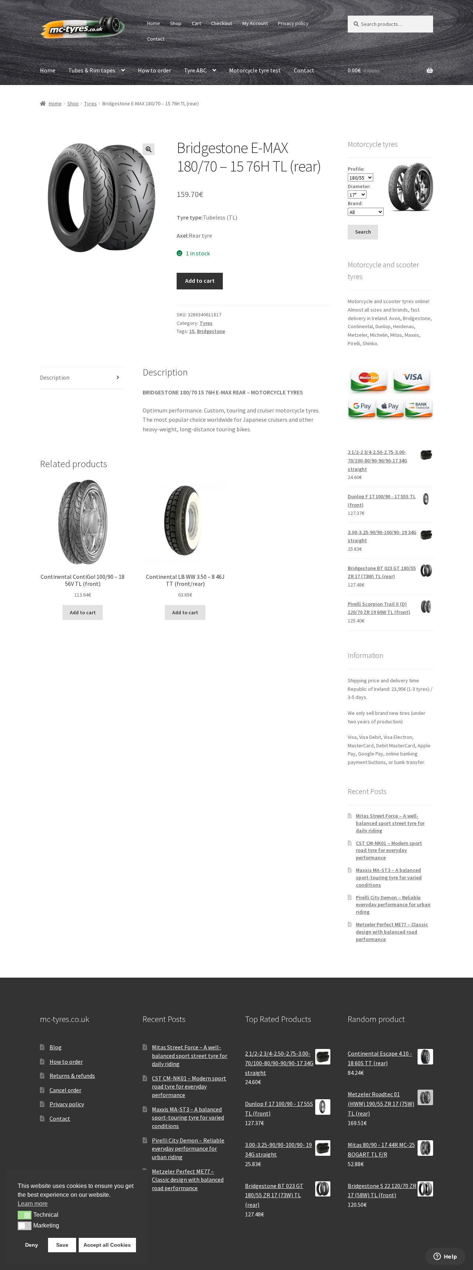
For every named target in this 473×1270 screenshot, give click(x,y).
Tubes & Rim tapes (91, 70)
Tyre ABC (195, 70)
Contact (155, 38)
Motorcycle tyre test (255, 70)
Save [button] (62, 1245)
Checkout (221, 23)
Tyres (90, 103)
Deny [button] (31, 1245)
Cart (196, 23)
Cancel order (65, 1090)
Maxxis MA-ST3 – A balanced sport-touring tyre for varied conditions (389, 877)
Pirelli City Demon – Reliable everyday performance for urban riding (393, 905)
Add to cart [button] (83, 612)
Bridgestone (211, 331)
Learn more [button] (33, 1204)
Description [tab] (54, 377)
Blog (56, 1047)
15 (191, 331)
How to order (154, 70)
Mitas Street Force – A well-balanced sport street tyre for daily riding (390, 823)
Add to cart (200, 280)
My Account (255, 23)
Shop (175, 23)
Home (153, 23)
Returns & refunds (72, 1075)
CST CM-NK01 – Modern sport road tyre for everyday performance (389, 850)
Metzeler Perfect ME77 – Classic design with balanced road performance (392, 932)
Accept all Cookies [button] (107, 1245)
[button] (148, 149)
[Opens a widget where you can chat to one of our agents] (445, 1257)
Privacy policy (293, 23)
